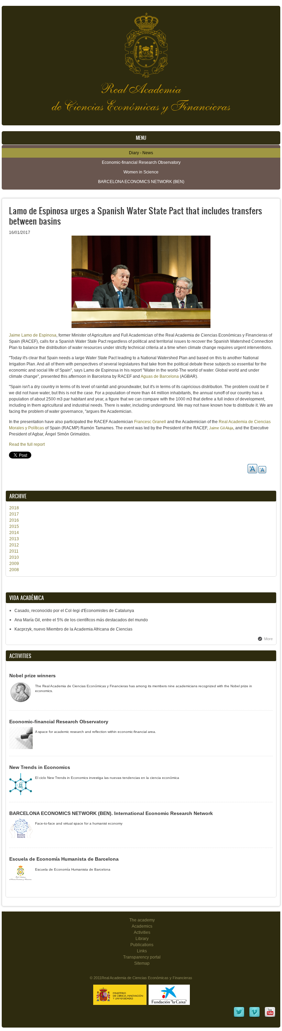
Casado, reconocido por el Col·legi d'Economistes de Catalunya (74, 610)
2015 (14, 526)
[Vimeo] (254, 1017)
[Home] (141, 42)
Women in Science (141, 172)
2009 (14, 563)
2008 (14, 569)
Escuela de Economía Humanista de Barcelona (64, 859)
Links (142, 951)
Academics (142, 926)
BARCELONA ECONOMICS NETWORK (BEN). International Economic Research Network (111, 813)
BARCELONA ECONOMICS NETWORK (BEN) (141, 181)
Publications (141, 944)
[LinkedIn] (239, 1017)
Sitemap (142, 963)
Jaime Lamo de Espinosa (32, 335)
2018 (14, 508)
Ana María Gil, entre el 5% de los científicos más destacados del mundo (81, 620)
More (268, 639)
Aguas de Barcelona (160, 376)
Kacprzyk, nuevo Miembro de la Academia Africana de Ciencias (73, 629)
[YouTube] (269, 1017)
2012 (14, 545)
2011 (14, 551)
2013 (14, 538)
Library (142, 938)
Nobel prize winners (32, 675)
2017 (14, 514)
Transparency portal (142, 957)
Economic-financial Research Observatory (141, 162)
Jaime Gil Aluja (221, 428)
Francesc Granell (150, 421)
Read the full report (27, 444)
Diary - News (141, 152)
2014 (14, 532)
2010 (14, 557)
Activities (142, 932)
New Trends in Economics (39, 767)
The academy (142, 920)
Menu (141, 138)
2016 (14, 520)
